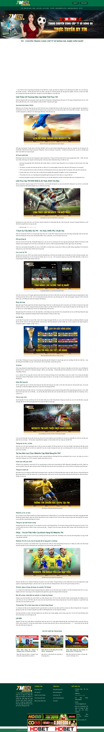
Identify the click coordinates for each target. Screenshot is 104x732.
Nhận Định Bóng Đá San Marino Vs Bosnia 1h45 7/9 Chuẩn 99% (76, 650)
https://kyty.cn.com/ (32, 227)
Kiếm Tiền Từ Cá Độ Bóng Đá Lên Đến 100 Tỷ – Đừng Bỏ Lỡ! (52, 650)
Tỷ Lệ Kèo (52, 8)
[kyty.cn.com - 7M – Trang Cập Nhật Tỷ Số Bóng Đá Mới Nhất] (23, 3)
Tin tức (81, 8)
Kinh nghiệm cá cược (61, 8)
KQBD (33, 8)
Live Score (39, 8)
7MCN (72, 623)
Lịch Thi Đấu (46, 8)
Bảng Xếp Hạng (27, 8)
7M (22, 8)
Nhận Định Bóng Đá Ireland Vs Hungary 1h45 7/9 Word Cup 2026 (27, 650)
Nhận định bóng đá (73, 8)
